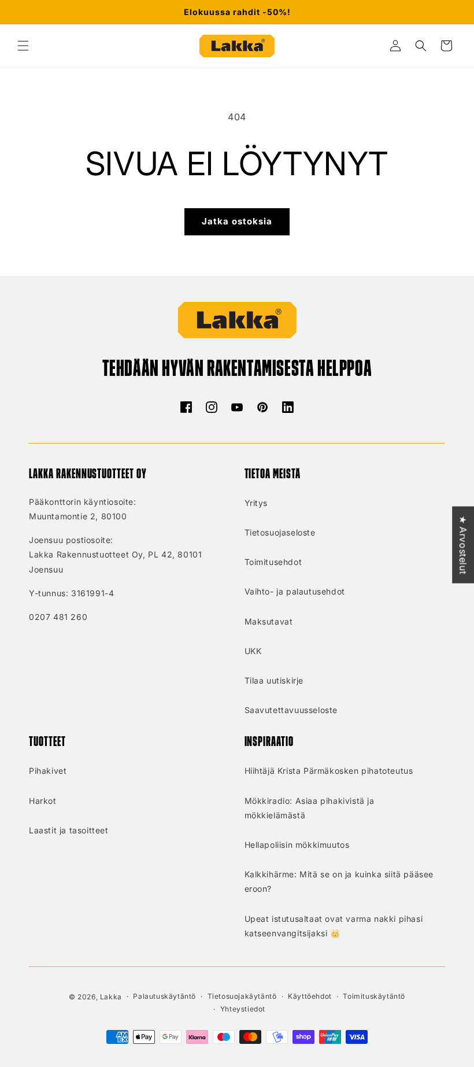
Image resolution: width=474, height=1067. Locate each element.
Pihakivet (47, 771)
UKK (253, 651)
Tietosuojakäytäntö (242, 996)
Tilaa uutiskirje (274, 680)
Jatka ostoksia (237, 221)
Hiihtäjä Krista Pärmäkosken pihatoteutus (329, 771)
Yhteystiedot (242, 1009)
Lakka (111, 996)
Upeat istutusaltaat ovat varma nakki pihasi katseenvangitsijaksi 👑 (334, 926)
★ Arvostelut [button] (463, 544)
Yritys (256, 503)
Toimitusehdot (273, 562)
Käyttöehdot (310, 996)
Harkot (43, 801)
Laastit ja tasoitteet (69, 830)
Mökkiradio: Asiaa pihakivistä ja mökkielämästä (310, 808)
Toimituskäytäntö (374, 996)
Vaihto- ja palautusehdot (295, 591)
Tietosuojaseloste (280, 532)
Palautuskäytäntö (164, 996)
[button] (23, 45)
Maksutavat (269, 621)
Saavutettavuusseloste (291, 710)
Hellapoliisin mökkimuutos (297, 845)
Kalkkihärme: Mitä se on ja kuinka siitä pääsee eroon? (339, 881)
